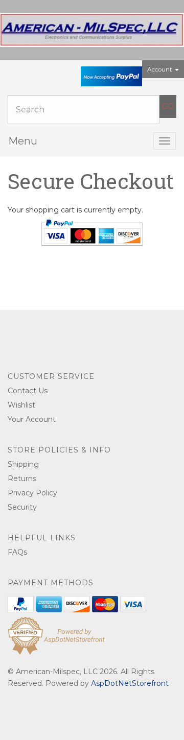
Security (22, 507)
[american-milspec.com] (92, 30)
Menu (22, 141)
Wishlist (21, 405)
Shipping (23, 464)
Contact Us (28, 390)
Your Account (32, 419)
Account (160, 69)
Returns (22, 478)
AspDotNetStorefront (130, 683)
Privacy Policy (32, 492)
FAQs (17, 552)
